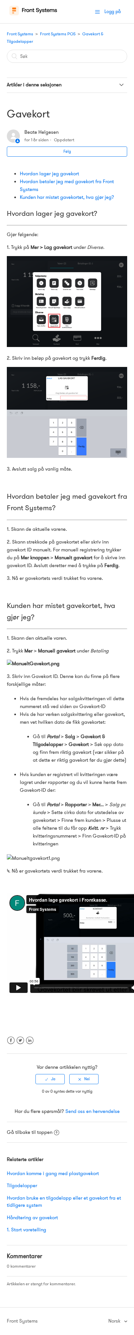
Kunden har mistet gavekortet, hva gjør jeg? (67, 197)
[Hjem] (33, 15)
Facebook (11, 1044)
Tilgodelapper (22, 1185)
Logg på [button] (112, 11)
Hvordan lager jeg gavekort (49, 173)
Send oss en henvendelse (92, 1111)
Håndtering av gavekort (32, 1217)
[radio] (50, 1079)
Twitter (20, 1044)
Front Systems (20, 34)
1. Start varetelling (26, 1229)
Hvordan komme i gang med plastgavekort (53, 1173)
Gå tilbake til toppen (29, 1132)
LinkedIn (30, 1044)
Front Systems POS (57, 34)
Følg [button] (67, 151)
